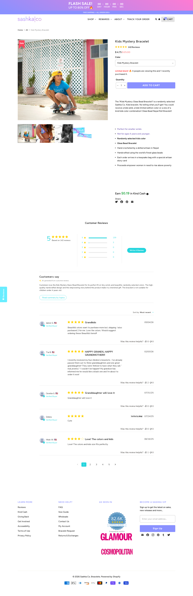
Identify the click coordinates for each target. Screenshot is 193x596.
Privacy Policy (24, 535)
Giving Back (23, 516)
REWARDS (104, 19)
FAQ (60, 507)
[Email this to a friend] (132, 201)
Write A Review (137, 250)
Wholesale (63, 516)
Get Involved (24, 521)
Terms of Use (24, 531)
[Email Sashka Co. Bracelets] (142, 535)
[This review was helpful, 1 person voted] (146, 452)
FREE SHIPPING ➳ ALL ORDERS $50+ (96, 12)
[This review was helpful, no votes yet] (146, 341)
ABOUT (118, 19)
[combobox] (143, 312)
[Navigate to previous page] (77, 464)
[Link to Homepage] (116, 542)
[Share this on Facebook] (121, 201)
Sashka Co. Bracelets (90, 576)
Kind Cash (22, 512)
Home (20, 30)
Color (117, 57)
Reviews (22, 507)
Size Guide (63, 512)
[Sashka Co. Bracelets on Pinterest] (158, 535)
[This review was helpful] (146, 382)
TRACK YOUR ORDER (138, 19)
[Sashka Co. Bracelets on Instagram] (153, 535)
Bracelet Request (66, 531)
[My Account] (159, 19)
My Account (64, 526)
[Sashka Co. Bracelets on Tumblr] (163, 535)
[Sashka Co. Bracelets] (29, 19)
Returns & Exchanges (68, 535)
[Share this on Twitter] (117, 201)
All (27, 30)
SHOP (91, 19)
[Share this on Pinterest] (127, 201)
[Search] (156, 19)
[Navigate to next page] (115, 464)
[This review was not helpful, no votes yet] (151, 341)
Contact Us (63, 521)
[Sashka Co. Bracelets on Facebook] (147, 535)
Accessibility (24, 526)
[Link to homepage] (117, 552)
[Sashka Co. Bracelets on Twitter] (168, 535)
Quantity (120, 79)
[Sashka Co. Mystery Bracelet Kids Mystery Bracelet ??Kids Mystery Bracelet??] (63, 79)
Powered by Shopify (110, 576)
